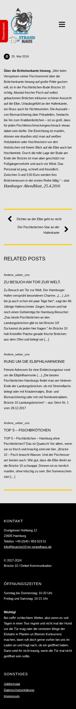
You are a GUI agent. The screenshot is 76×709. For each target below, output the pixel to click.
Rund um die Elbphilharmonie (34, 361)
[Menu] (62, 24)
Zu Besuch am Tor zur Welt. (33, 282)
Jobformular (12, 684)
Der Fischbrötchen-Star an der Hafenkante (38, 229)
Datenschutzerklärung (19, 690)
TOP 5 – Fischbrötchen (27, 430)
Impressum (12, 696)
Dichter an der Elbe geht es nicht (39, 219)
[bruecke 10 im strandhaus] (21, 41)
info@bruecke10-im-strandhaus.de (28, 547)
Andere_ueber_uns (17, 275)
